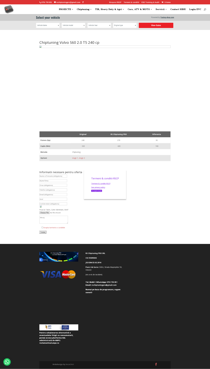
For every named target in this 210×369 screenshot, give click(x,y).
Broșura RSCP (115, 2)
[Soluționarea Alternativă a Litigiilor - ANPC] (58, 327)
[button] (7, 362)
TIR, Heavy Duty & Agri (108, 9)
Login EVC (195, 9)
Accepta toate (96, 191)
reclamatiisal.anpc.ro (49, 343)
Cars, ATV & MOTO (139, 9)
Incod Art (70, 364)
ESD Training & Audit (150, 2)
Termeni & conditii (131, 2)
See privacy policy (98, 187)
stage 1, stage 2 (78, 158)
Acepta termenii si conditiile (54, 227)
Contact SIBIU (178, 9)
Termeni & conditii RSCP (100, 183)
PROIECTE (65, 9)
